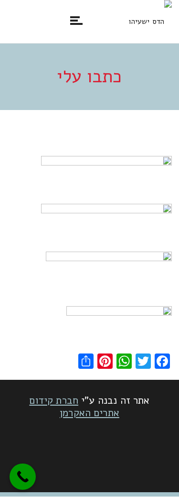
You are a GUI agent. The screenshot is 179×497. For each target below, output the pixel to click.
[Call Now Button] (23, 477)
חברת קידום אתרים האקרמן (74, 407)
